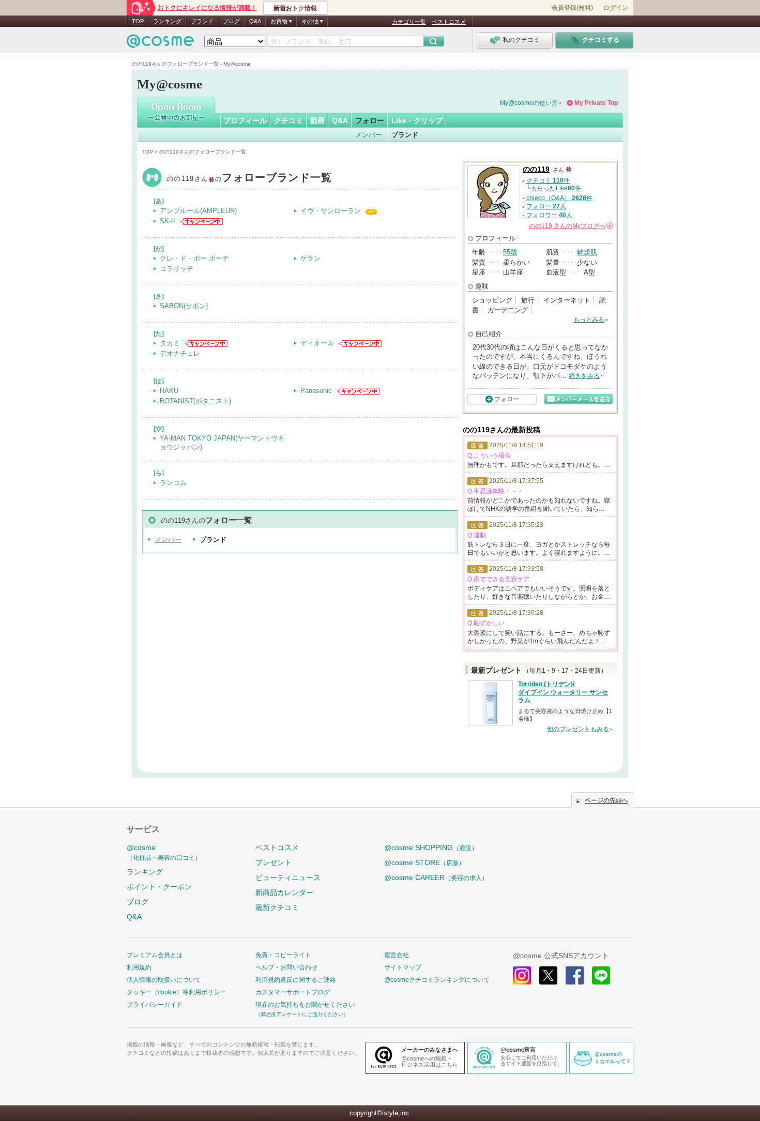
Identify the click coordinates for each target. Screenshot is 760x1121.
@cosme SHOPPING (431, 847)
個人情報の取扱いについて (164, 979)
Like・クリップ (417, 120)
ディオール (317, 343)
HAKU (169, 391)
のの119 (249, 179)
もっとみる (588, 319)
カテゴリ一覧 (409, 22)
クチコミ (288, 120)
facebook (575, 975)
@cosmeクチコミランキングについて (437, 979)
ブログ (231, 21)
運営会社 (396, 955)
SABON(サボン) (184, 306)
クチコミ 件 (548, 180)
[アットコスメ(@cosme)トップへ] (160, 44)
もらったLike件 (556, 188)
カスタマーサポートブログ (292, 992)
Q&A (255, 21)
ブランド (202, 21)
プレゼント (273, 862)
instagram (522, 975)
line (601, 975)
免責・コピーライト (283, 955)
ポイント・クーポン (159, 887)
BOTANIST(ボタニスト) (195, 401)
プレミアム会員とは (155, 955)
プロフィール (245, 120)
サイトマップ (402, 967)
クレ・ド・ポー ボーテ (194, 258)
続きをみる (584, 376)
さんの (570, 226)
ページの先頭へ (606, 800)
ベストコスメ (449, 22)
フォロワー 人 (549, 215)
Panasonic (316, 391)
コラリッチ (176, 268)
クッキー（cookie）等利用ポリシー (176, 992)
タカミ (170, 343)
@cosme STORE (424, 862)
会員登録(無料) (572, 7)
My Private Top (596, 103)
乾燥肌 (587, 252)
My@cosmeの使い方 (529, 103)
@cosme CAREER (436, 877)
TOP (138, 21)
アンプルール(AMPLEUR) (198, 211)
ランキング (167, 21)
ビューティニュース (288, 877)
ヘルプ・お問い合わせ (286, 967)
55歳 (510, 252)
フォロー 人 (546, 206)
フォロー (369, 120)
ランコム (173, 483)
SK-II (167, 221)
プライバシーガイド (155, 1004)
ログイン (615, 7)
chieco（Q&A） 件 (559, 198)
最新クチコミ (277, 907)
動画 (317, 120)
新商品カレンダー (284, 892)
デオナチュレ (180, 353)
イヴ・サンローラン (330, 211)
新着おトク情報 (295, 8)
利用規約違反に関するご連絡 (295, 979)
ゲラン (310, 258)
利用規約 (139, 967)
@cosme (164, 852)
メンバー (368, 135)
